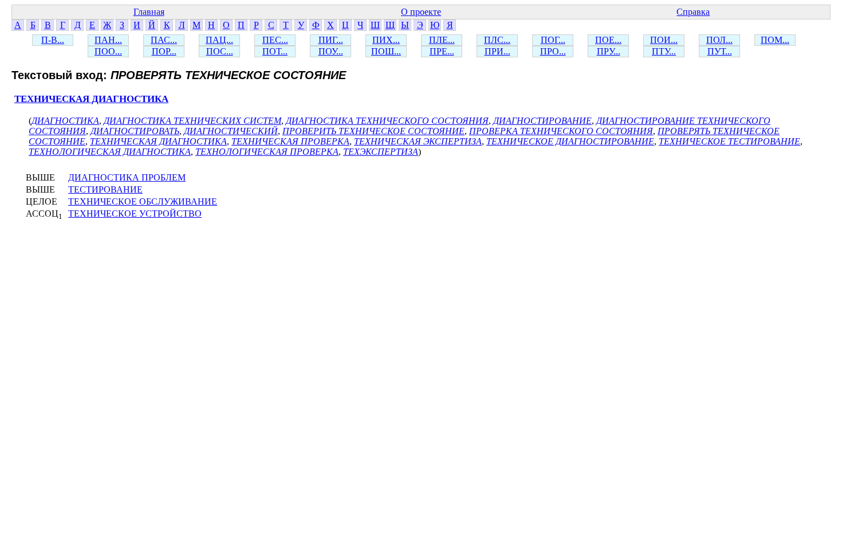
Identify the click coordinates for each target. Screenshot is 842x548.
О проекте (421, 12)
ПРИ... (497, 51)
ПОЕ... (608, 40)
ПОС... (219, 51)
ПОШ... (386, 51)
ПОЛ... (719, 40)
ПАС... (164, 40)
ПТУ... (664, 51)
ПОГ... (553, 40)
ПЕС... (275, 40)
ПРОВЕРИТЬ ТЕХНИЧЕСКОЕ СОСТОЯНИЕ (373, 131)
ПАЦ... (219, 40)
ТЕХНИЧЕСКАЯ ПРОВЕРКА (290, 141)
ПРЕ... (442, 51)
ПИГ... (330, 40)
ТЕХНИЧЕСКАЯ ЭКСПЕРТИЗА (418, 141)
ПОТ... (275, 51)
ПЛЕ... (442, 40)
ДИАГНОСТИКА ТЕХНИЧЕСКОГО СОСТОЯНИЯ (387, 121)
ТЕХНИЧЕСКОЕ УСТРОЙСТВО (135, 213)
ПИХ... (386, 40)
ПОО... (108, 51)
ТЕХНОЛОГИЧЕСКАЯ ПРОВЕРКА (267, 151)
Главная (148, 12)
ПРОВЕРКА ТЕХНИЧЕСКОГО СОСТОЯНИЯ (561, 131)
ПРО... (553, 51)
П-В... (52, 40)
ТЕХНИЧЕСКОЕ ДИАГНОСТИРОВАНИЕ (570, 141)
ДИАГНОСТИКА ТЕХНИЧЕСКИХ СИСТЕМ (192, 121)
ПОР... (164, 51)
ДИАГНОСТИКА (65, 121)
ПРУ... (608, 51)
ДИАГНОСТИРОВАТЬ (135, 131)
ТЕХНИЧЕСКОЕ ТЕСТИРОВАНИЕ (729, 141)
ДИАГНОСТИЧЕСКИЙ (231, 131)
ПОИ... (664, 40)
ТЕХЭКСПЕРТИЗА (380, 151)
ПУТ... (719, 51)
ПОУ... (330, 51)
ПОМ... (775, 40)
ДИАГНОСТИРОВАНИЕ (542, 121)
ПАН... (108, 40)
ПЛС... (497, 40)
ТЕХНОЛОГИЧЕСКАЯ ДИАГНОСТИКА (110, 151)
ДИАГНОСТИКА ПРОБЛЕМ (127, 177)
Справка (693, 12)
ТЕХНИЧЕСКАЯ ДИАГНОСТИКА (91, 98)
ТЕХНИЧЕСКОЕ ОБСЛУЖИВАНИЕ (142, 201)
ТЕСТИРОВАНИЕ (105, 189)
